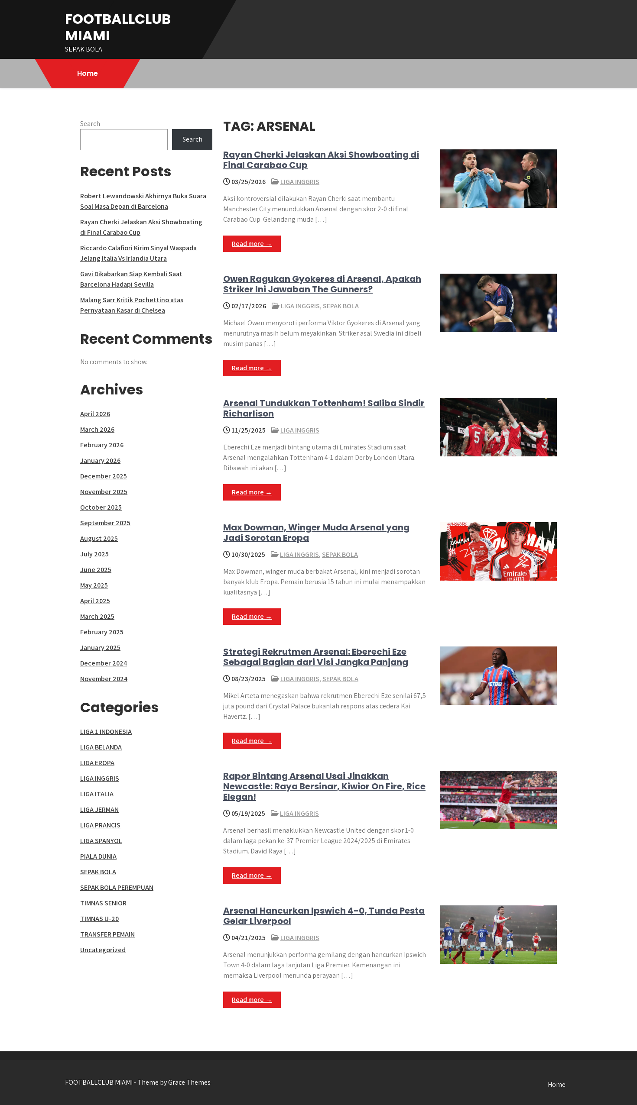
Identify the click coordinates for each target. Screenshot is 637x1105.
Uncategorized (103, 949)
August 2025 (99, 538)
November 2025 (103, 491)
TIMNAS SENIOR (103, 903)
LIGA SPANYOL (101, 840)
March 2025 (97, 616)
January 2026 (100, 460)
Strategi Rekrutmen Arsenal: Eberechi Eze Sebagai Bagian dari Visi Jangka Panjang (315, 657)
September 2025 (105, 522)
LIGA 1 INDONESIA (106, 731)
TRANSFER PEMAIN (107, 934)
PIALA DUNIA (98, 856)
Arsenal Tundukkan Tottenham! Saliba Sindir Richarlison (324, 408)
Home (87, 73)
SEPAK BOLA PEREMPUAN (116, 887)
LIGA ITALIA (97, 793)
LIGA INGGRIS (299, 181)
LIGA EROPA (97, 762)
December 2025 (103, 476)
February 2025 (102, 632)
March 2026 (97, 429)
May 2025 (94, 585)
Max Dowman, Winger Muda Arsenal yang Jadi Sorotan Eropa (316, 532)
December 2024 (103, 663)
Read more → (252, 243)
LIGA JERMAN (99, 809)
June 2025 (95, 569)
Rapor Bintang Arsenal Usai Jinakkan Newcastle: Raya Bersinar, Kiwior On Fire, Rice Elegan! (324, 786)
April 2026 (95, 413)
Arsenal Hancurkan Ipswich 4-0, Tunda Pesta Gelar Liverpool (324, 916)
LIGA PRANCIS (100, 825)
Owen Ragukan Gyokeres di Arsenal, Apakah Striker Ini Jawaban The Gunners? (322, 284)
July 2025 (94, 554)
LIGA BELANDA (101, 747)
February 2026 (102, 444)
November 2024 (103, 678)
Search (90, 123)
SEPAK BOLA (341, 305)
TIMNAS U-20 (99, 918)
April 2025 (95, 600)
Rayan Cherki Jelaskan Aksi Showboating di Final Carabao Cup (321, 160)
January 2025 (100, 647)
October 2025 (101, 507)
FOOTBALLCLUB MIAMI (118, 27)
